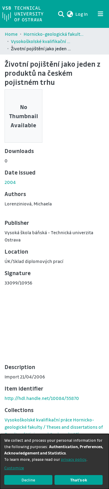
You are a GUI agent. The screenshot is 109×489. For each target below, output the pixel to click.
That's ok (78, 479)
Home (11, 34)
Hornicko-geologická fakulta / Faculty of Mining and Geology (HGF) (54, 34)
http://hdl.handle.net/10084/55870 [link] (42, 398)
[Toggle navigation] (100, 14)
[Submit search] (61, 14)
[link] (54, 427)
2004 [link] (10, 182)
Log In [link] (81, 14)
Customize (14, 467)
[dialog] (54, 461)
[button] (70, 14)
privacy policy (73, 459)
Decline (28, 479)
